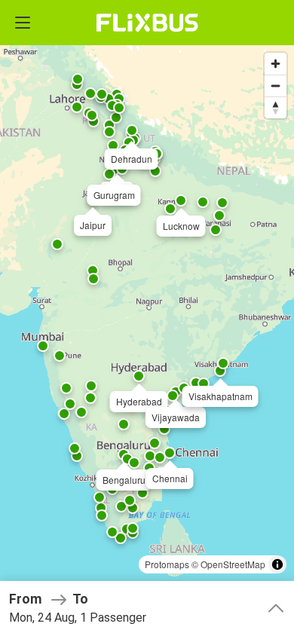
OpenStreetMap (233, 564)
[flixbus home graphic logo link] (147, 22)
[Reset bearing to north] (275, 107)
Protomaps (167, 564)
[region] (147, 318)
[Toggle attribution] (277, 564)
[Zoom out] (275, 85)
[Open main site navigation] (22, 22)
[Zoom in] (275, 64)
